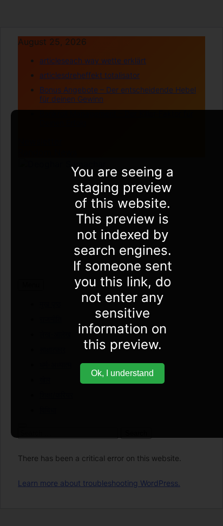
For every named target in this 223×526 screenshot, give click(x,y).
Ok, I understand (122, 373)
